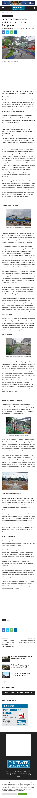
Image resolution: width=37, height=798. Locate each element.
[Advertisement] (18, 75)
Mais (7, 12)
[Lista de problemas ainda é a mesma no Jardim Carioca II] (6, 675)
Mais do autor (21, 652)
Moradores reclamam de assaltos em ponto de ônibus (27, 641)
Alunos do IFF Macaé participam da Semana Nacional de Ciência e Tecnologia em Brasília (8, 643)
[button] (34, 8)
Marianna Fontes (8, 28)
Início (3, 12)
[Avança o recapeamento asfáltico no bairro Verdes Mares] (6, 659)
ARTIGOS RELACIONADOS (8, 652)
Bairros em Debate (14, 12)
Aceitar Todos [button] (22, 794)
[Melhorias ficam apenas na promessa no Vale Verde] (6, 667)
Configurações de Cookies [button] (9, 794)
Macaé (8, 620)
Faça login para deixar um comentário (18, 693)
